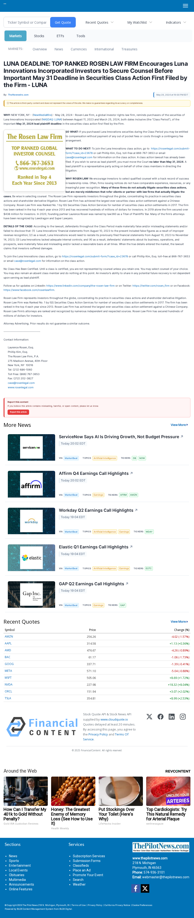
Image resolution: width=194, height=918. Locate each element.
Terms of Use (79, 905)
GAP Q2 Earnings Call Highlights (94, 583)
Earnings (98, 495)
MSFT (8, 678)
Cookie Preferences (142, 905)
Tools (80, 36)
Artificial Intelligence (105, 458)
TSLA (8, 698)
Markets (15, 36)
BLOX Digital (65, 909)
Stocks (39, 36)
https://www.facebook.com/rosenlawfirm (29, 290)
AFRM (123, 495)
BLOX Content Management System (35, 909)
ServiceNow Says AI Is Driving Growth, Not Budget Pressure (121, 436)
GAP (122, 605)
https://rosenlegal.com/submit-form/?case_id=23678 (95, 256)
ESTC (149, 568)
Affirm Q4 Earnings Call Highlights (96, 473)
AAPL (8, 643)
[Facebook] (160, 727)
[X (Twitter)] (149, 727)
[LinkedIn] (171, 727)
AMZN (133, 495)
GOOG (9, 664)
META (8, 671)
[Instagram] (183, 727)
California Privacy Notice (117, 905)
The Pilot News (30, 905)
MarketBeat (71, 458)
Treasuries (129, 49)
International (104, 49)
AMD (8, 650)
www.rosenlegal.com (21, 387)
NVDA (9, 684)
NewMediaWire (42, 115)
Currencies (79, 49)
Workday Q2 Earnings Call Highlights (98, 510)
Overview (40, 49)
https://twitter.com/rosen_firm (151, 285)
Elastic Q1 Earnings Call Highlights (96, 546)
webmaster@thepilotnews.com (165, 877)
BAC (7, 657)
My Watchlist (137, 22)
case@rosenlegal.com (79, 157)
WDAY (149, 531)
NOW (142, 458)
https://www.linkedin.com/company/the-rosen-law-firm (80, 285)
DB (134, 458)
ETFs (60, 36)
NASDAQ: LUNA (51, 119)
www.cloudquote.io (114, 719)
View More (178, 425)
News (58, 49)
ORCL (8, 691)
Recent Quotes (96, 22)
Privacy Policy (98, 734)
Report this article (18, 412)
